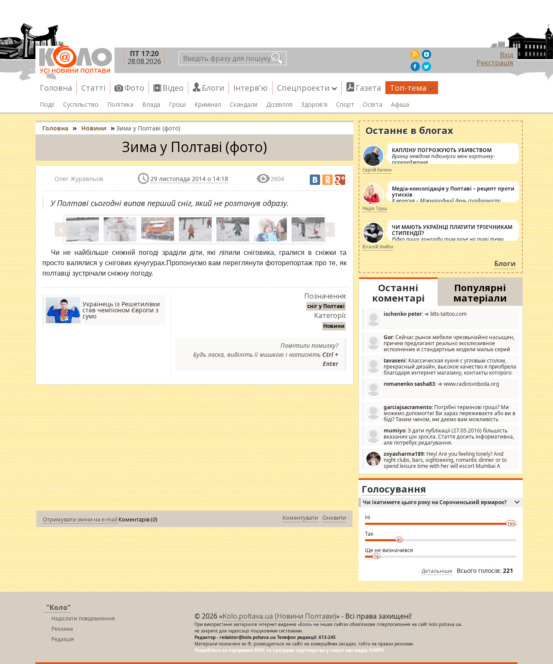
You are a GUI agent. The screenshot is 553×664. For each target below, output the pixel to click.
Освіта (372, 105)
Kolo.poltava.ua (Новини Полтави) (279, 616)
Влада (151, 105)
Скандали (243, 105)
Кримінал (207, 105)
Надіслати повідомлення (83, 618)
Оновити (334, 517)
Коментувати (300, 517)
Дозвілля (279, 105)
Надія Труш (374, 208)
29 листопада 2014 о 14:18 (189, 179)
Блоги (213, 88)
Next (328, 229)
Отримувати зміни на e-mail (80, 519)
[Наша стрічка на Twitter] (426, 66)
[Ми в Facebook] (415, 66)
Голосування (394, 488)
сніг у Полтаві (326, 306)
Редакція (62, 639)
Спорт (345, 105)
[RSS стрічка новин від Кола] (415, 54)
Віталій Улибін (377, 247)
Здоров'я (314, 105)
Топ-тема (408, 88)
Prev (62, 229)
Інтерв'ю (250, 88)
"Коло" (58, 607)
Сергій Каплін (376, 170)
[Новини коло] (74, 59)
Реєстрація (495, 63)
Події (47, 105)
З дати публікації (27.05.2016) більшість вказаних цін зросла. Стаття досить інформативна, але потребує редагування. (449, 436)
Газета (368, 88)
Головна (56, 88)
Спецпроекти (303, 88)
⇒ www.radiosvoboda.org (441, 384)
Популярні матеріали (480, 292)
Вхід (506, 55)
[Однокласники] (327, 180)
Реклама (62, 628)
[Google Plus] (340, 180)
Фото (134, 88)
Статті (93, 88)
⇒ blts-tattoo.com (425, 314)
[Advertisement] (194, 449)
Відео (173, 88)
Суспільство (81, 105)
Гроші (177, 105)
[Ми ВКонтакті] (426, 54)
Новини (334, 326)
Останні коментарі (398, 292)
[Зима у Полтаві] (81, 229)
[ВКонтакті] (315, 180)
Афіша (400, 105)
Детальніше (437, 571)
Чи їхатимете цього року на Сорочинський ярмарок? (435, 502)
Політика (120, 105)
